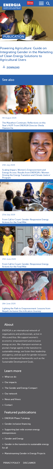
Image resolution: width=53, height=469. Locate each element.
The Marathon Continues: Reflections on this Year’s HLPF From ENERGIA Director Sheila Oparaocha (24, 125)
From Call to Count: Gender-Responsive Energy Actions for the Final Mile (25, 220)
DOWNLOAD (13, 67)
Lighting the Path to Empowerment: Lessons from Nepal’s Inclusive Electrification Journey (26, 309)
